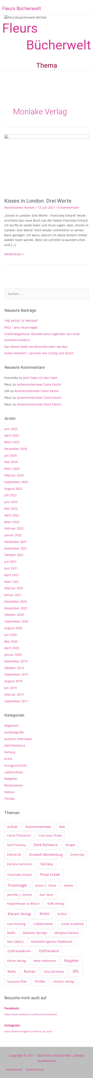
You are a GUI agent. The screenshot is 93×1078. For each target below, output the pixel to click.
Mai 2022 (11, 508)
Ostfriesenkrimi (19, 951)
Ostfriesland (49, 951)
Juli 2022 (10, 495)
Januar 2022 (13, 535)
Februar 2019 (14, 694)
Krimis (62, 914)
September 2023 (16, 482)
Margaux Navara (67, 933)
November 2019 (15, 661)
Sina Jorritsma (54, 971)
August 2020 (13, 628)
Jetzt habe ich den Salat (40, 378)
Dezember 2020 (15, 601)
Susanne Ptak (17, 981)
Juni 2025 (11, 429)
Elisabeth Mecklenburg (46, 854)
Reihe (12, 971)
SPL (76, 971)
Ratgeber (11, 779)
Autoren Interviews (18, 739)
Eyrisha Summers (19, 864)
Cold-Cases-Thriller (50, 835)
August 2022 (13, 489)
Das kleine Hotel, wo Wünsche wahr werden (36, 347)
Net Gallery (15, 941)
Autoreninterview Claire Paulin (39, 384)
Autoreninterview (38, 826)
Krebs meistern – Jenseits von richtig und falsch (39, 353)
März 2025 (11, 442)
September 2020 (16, 621)
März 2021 (11, 582)
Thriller (9, 799)
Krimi (8, 759)
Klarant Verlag (19, 913)
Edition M (14, 855)
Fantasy (9, 752)
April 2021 (11, 575)
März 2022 (11, 522)
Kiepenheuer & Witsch (23, 903)
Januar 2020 (13, 654)
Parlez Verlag (16, 961)
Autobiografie (14, 732)
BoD (62, 827)
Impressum (14, 1069)
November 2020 (15, 608)
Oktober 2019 (14, 668)
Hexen (68, 885)
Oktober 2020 (14, 615)
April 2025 (11, 435)
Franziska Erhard (19, 875)
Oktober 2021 (14, 555)
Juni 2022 (11, 502)
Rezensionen (13, 207)
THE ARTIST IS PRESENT (21, 321)
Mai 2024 (11, 462)
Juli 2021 (10, 561)
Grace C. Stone (45, 885)
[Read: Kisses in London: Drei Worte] (46, 163)
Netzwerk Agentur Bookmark (51, 941)
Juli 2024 (10, 455)
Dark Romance (14, 745)
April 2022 (11, 515)
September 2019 (16, 674)
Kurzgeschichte (15, 765)
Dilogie (70, 845)
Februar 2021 (14, 588)
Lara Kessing (16, 924)
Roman (29, 207)
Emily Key (77, 855)
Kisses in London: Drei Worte (37, 201)
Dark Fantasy (16, 845)
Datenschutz (35, 1069)
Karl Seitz (46, 895)
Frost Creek (50, 874)
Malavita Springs (35, 933)
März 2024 (11, 469)
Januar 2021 (13, 595)
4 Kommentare (68, 207)
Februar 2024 (14, 475)
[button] (89, 8)
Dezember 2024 (15, 449)
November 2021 (15, 548)
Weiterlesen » (14, 254)
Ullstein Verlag (63, 981)
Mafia (11, 933)
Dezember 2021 (15, 542)
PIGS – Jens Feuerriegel (20, 327)
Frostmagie (17, 885)
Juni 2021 (11, 568)
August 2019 (13, 681)
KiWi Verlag (55, 903)
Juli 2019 (10, 688)
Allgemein (11, 725)
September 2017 (16, 701)
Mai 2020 (11, 641)
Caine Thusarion (19, 835)
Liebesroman (13, 772)
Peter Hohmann (45, 961)
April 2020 (11, 648)
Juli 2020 (10, 635)
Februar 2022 (14, 528)
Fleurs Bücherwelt (21, 8)
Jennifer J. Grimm (19, 895)
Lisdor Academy (72, 924)
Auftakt (12, 827)
